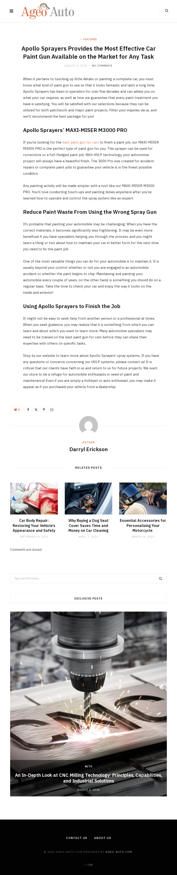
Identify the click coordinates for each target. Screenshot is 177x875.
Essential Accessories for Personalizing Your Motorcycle (143, 525)
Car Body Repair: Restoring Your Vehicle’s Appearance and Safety (34, 525)
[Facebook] (8, 95)
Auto (88, 766)
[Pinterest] (8, 118)
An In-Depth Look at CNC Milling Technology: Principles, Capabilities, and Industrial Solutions (88, 778)
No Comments (102, 65)
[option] (88, 704)
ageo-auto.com (119, 852)
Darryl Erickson (88, 449)
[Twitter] (8, 106)
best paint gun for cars (80, 142)
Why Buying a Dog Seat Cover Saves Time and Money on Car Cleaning (88, 525)
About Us (102, 838)
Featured (90, 39)
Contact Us (76, 838)
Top (89, 865)
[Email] (8, 130)
